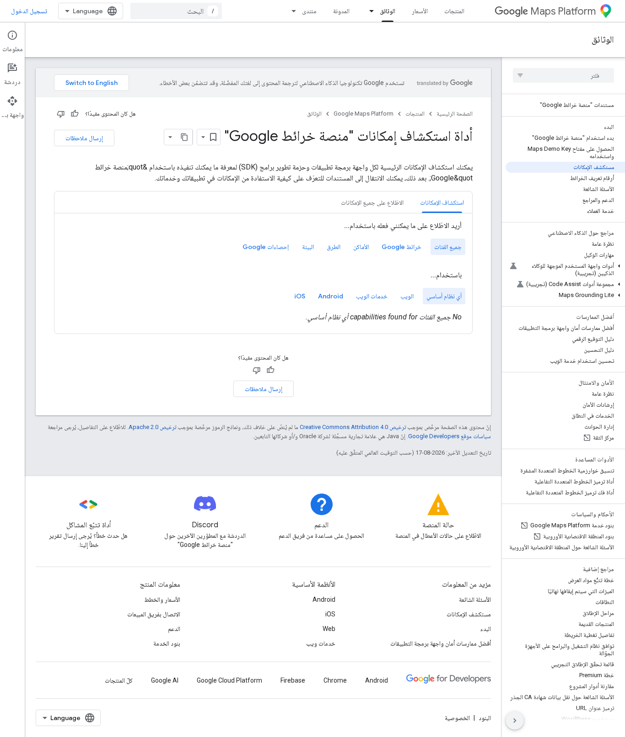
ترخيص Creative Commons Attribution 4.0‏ (353, 427)
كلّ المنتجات (119, 680)
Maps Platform (563, 11)
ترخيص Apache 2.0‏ (152, 427)
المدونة (341, 11)
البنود (485, 717)
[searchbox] (563, 75)
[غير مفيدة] (61, 114)
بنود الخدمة (166, 643)
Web (329, 628)
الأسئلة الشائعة (475, 599)
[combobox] (176, 11)
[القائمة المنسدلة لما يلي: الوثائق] (369, 11)
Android (323, 599)
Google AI (164, 680)
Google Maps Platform (363, 113)
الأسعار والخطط (162, 599)
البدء (485, 628)
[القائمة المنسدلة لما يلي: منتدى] (291, 11)
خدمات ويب (320, 643)
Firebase (292, 680)
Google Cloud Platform (229, 680)
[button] (565, 269)
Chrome (335, 680)
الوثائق (387, 11)
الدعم (174, 628)
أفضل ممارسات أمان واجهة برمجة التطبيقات (440, 643)
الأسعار (420, 11)
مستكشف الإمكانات (469, 614)
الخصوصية (457, 717)
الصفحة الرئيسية (454, 113)
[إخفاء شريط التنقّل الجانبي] (515, 720)
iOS (330, 614)
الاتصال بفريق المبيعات (153, 614)
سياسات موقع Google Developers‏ (449, 436)
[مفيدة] (74, 114)
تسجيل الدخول (29, 11)
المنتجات (454, 11)
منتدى (309, 11)
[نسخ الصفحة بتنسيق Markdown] (184, 137)
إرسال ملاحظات (84, 138)
